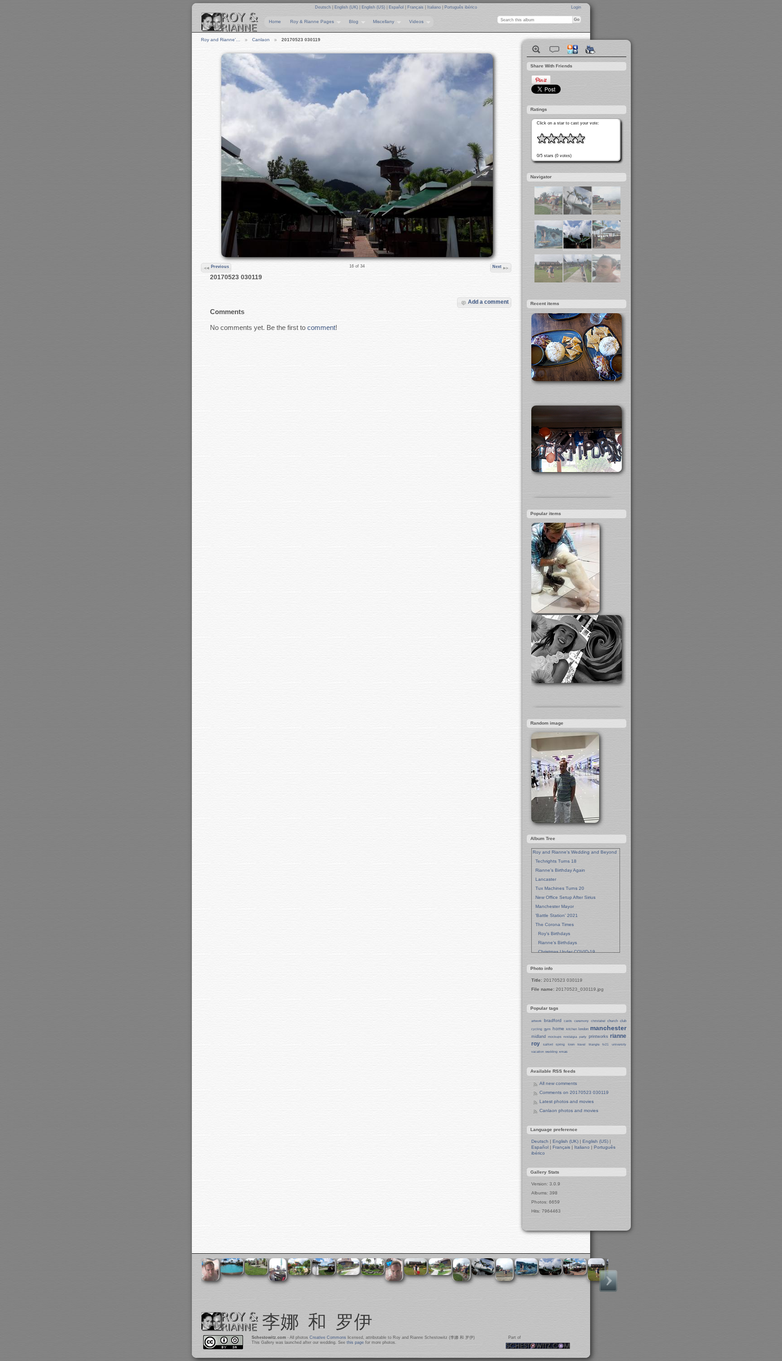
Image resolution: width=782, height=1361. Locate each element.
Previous (220, 266)
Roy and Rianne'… (220, 39)
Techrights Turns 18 (555, 861)
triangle (594, 1044)
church (612, 1021)
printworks (598, 1036)
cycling (536, 1029)
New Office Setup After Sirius (564, 897)
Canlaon (261, 39)
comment (321, 327)
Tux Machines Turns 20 (558, 888)
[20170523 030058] (606, 246)
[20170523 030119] (577, 246)
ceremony (581, 1020)
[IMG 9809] (548, 280)
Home (275, 21)
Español (397, 7)
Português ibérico (460, 7)
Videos (414, 21)
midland (538, 1036)
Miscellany (381, 21)
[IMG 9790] (606, 212)
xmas (563, 1052)
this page (355, 1342)
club (623, 1021)
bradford (553, 1020)
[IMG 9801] (548, 212)
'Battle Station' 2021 (555, 915)
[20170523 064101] (577, 212)
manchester (608, 1027)
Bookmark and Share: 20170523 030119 (572, 49)
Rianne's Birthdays (555, 942)
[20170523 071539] (606, 280)
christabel (598, 1020)
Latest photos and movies (566, 1101)
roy (535, 1044)
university (619, 1044)
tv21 (605, 1044)
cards (568, 1020)
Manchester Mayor (553, 906)
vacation (537, 1051)
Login (576, 7)
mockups (555, 1036)
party (582, 1036)
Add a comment (488, 302)
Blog (351, 21)
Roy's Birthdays (551, 933)
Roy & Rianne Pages (310, 21)
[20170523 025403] (577, 280)
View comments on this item (554, 49)
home (558, 1028)
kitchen (571, 1029)
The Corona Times (553, 924)
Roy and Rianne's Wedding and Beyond (575, 852)
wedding (551, 1051)
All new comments (558, 1083)
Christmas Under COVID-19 (564, 951)
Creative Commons (328, 1337)
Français (416, 7)
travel (581, 1044)
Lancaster (544, 879)
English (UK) (346, 7)
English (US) (374, 7)
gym (547, 1029)
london (583, 1029)
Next (496, 266)
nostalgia (570, 1036)
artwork (536, 1020)
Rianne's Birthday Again (559, 870)
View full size (536, 49)
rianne (618, 1036)
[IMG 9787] (548, 246)
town (571, 1044)
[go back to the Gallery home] (230, 22)
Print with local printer (591, 49)
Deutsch (323, 7)
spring (560, 1044)
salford (548, 1044)
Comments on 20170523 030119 (574, 1092)
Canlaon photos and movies (568, 1110)
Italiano (434, 7)
